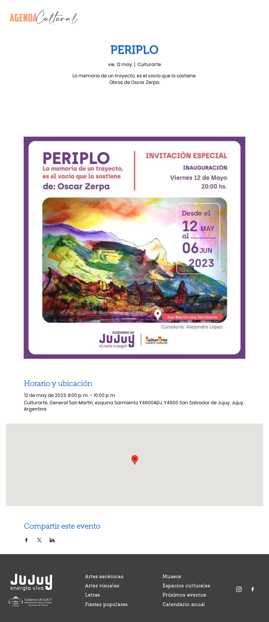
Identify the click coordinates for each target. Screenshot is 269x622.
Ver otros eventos (134, 112)
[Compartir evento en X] (39, 540)
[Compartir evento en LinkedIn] (52, 540)
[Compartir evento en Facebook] (26, 540)
